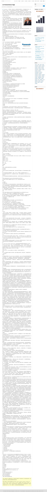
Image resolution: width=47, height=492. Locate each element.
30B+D (36, 64)
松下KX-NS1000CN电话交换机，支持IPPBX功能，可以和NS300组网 (39, 59)
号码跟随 (42, 78)
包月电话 (39, 78)
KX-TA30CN (40, 69)
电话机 (36, 82)
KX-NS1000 (36, 68)
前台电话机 (36, 78)
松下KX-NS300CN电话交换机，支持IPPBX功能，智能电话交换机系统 (39, 41)
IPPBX (40, 64)
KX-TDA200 (40, 73)
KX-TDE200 (43, 74)
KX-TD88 (43, 69)
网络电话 (41, 82)
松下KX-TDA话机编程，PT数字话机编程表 (39, 37)
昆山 (38, 79)
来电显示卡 (41, 79)
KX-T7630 (40, 68)
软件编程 (36, 83)
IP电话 (43, 64)
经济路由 (38, 82)
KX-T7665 (43, 68)
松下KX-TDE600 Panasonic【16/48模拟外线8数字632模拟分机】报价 (39, 51)
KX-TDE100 (40, 74)
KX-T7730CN (36, 69)
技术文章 (36, 79)
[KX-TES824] (40, 29)
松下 (3, 9)
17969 (38, 64)
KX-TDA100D (36, 73)
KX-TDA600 (36, 74)
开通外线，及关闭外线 (37, 49)
